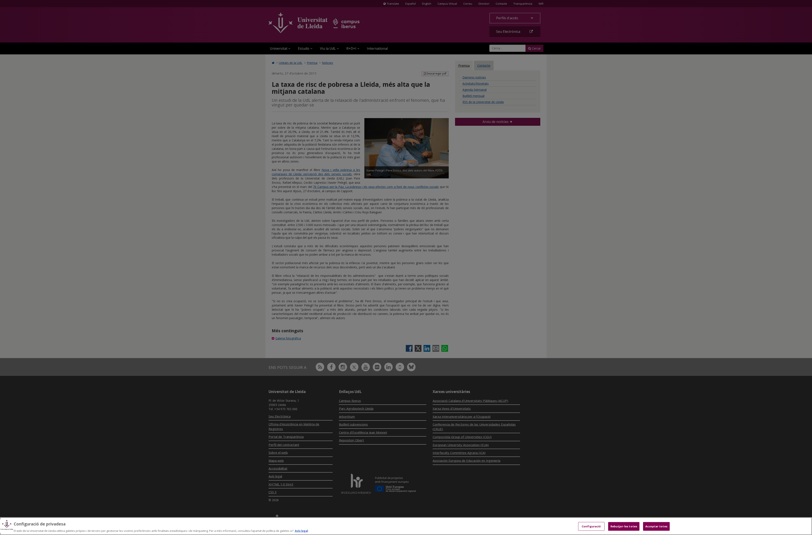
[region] (406, 526)
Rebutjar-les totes (623, 526)
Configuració (591, 526)
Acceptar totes (656, 526)
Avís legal (301, 530)
